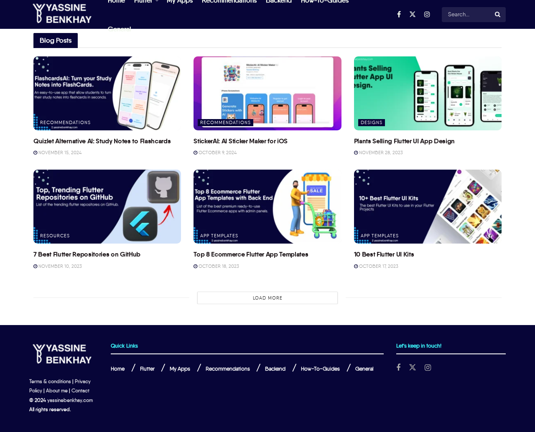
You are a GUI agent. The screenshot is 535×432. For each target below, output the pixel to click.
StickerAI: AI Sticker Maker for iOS (241, 141)
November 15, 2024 (59, 152)
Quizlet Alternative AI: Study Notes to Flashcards (102, 141)
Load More (268, 298)
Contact (80, 390)
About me (57, 390)
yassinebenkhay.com (70, 400)
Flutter (147, 369)
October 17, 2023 (378, 266)
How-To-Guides (320, 369)
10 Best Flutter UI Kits (384, 254)
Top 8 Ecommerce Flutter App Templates (251, 254)
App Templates (219, 236)
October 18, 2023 (218, 266)
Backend (275, 369)
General (119, 29)
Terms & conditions (50, 381)
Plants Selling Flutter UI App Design (404, 141)
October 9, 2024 (217, 152)
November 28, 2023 (380, 152)
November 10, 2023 (59, 266)
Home (118, 369)
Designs (371, 122)
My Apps (180, 369)
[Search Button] (498, 14)
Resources (55, 236)
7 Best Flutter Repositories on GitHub (86, 254)
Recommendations (65, 122)
